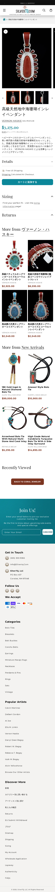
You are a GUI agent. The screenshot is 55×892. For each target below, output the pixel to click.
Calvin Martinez (12, 708)
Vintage (9, 692)
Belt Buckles (11, 640)
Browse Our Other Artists (17, 772)
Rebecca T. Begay (13, 753)
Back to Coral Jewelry (27, 482)
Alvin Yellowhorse (13, 766)
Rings (8, 679)
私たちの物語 (10, 807)
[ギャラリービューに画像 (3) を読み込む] (42, 97)
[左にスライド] (3, 98)
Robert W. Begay (13, 746)
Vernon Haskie (12, 733)
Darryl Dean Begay (14, 740)
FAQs (7, 878)
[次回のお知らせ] (50, 3)
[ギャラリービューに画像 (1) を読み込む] (13, 97)
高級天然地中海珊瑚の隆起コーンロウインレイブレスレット (39, 277)
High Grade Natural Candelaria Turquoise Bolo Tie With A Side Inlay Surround (40, 440)
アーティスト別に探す (14, 801)
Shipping (6, 174)
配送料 (4, 132)
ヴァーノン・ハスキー (26, 232)
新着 (7, 788)
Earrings (9, 653)
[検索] (44, 10)
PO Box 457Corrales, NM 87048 (19, 575)
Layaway (9, 865)
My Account (11, 852)
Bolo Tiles (10, 628)
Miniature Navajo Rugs (16, 660)
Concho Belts (11, 647)
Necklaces (10, 666)
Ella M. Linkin (11, 727)
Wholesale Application (16, 859)
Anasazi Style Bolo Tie (38, 388)
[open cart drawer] (51, 10)
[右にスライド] (52, 98)
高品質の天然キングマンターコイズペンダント (13, 325)
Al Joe (8, 721)
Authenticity (11, 871)
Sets (7, 685)
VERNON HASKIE (12, 121)
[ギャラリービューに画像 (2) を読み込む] (27, 97)
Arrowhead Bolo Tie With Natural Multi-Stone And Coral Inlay (14, 439)
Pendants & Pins (13, 673)
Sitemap (9, 833)
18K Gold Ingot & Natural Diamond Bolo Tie (11, 389)
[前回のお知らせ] (5, 3)
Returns (9, 814)
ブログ (8, 826)
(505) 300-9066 (17, 558)
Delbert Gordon (12, 714)
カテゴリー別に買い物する (16, 794)
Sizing (8, 846)
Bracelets (9, 634)
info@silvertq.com (19, 564)
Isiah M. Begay (12, 759)
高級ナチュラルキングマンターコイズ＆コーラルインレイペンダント (13, 277)
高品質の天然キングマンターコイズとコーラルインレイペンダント (39, 327)
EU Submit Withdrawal (16, 820)
